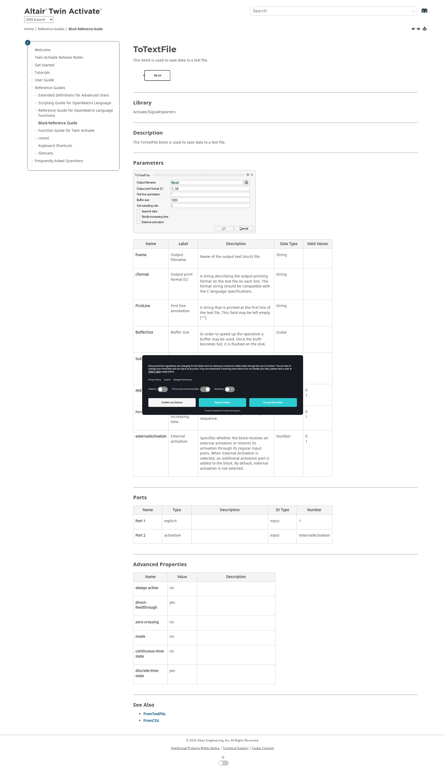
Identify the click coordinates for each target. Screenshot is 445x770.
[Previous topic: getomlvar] (414, 30)
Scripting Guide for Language (74, 103)
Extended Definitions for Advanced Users (73, 95)
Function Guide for (66, 130)
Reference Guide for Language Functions (75, 113)
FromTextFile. (154, 714)
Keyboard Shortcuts (55, 145)
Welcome (42, 50)
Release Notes (59, 57)
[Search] (412, 11)
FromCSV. (151, 720)
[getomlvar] (414, 30)
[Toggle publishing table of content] (27, 42)
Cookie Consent (263, 748)
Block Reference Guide (85, 29)
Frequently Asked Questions (59, 161)
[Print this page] (425, 29)
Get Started (44, 65)
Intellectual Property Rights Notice (195, 748)
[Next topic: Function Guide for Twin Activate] (419, 30)
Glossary (45, 153)
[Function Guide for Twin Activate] (419, 30)
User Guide (44, 80)
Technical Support (236, 748)
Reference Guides (51, 29)
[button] (33, 50)
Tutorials (42, 72)
